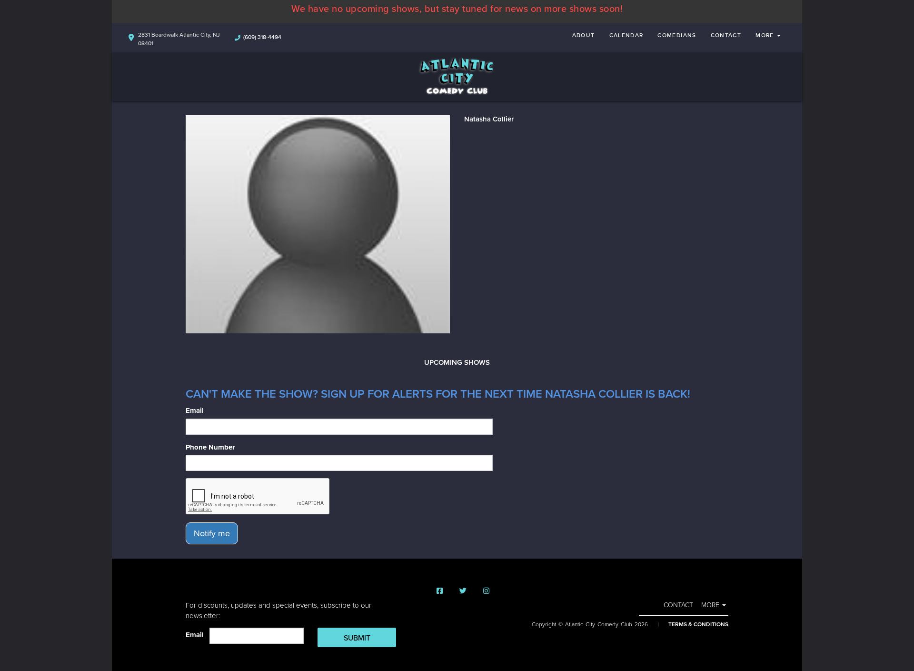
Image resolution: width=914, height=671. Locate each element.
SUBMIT (357, 638)
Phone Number (210, 447)
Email (195, 410)
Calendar (626, 35)
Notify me (212, 533)
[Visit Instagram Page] (486, 591)
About (583, 35)
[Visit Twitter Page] (463, 591)
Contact (726, 35)
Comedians (676, 35)
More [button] (765, 35)
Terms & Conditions (698, 624)
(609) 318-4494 (262, 37)
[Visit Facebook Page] (440, 591)
